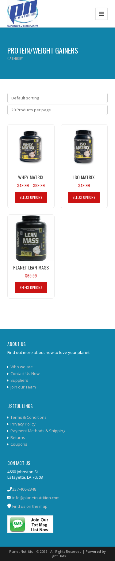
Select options (31, 197)
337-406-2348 (24, 489)
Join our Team (23, 387)
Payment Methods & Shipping (37, 430)
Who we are (21, 367)
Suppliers (19, 380)
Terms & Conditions (28, 417)
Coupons (18, 444)
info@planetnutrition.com (35, 497)
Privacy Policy (23, 424)
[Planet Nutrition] (22, 13)
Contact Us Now (25, 373)
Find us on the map (30, 506)
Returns (17, 437)
